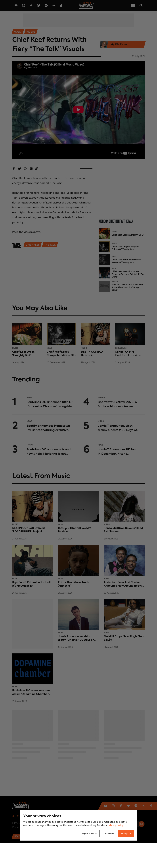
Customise (109, 834)
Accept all (126, 834)
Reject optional (89, 834)
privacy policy (115, 825)
